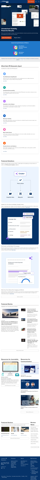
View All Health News (14, 435)
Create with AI (13, 463)
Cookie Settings (4, 477)
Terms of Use (3, 476)
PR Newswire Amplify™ (34, 462)
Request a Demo (17, 37)
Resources (32, 463)
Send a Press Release (6, 37)
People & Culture (33, 439)
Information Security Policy (16, 476)
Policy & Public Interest (34, 441)
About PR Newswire (24, 461)
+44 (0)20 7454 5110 (5, 462)
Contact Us (3, 466)
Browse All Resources (29, 412)
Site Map (23, 476)
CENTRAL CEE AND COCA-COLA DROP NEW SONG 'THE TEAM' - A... (32, 342)
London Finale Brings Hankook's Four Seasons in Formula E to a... (32, 311)
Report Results (13, 466)
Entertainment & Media (34, 437)
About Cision (23, 462)
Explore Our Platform (14, 461)
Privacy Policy (9, 476)
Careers (22, 463)
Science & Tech (33, 443)
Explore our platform (20, 296)
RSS (26, 476)
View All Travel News (24, 435)
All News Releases (34, 461)
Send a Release (31, 1)
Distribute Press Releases (13, 465)
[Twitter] (4, 468)
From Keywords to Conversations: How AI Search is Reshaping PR (29, 392)
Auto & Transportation (34, 433)
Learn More (21, 59)
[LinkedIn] (1, 468)
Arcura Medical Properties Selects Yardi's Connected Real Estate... (32, 321)
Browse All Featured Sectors (15, 438)
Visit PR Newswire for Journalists (10, 385)
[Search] (38, 1)
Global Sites (23, 465)
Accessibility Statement (24, 464)
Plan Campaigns (13, 462)
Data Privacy (33, 466)
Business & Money (34, 435)
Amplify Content (13, 467)
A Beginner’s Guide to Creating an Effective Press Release (29, 408)
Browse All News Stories (20, 350)
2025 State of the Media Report (26, 376)
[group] (30, 313)
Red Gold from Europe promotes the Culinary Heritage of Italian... (31, 331)
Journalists (32, 465)
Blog (31, 464)
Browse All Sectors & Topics (35, 447)
